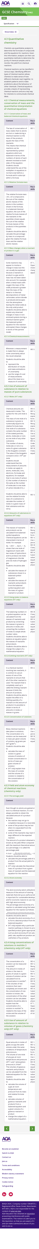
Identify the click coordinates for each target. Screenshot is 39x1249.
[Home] (5, 3)
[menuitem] (22, 3)
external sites (16, 1211)
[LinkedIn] (4, 1194)
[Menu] (22, 3)
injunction (31, 1214)
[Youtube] (11, 1194)
